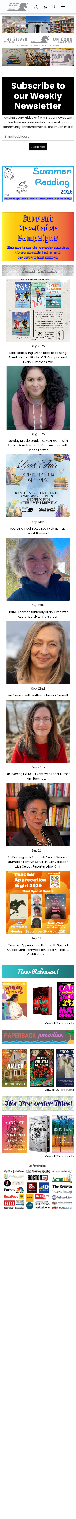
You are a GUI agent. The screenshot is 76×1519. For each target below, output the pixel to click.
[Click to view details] (14, 1001)
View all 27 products (59, 1090)
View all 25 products (59, 1023)
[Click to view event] (38, 310)
